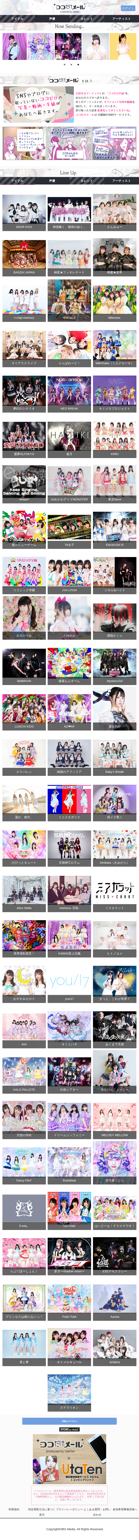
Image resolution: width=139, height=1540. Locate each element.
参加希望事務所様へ (125, 1509)
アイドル (17, 18)
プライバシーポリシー (69, 1509)
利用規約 (14, 1509)
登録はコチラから (69, 1421)
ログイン (128, 8)
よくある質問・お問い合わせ (97, 1512)
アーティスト (121, 18)
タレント (87, 18)
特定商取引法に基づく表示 (41, 1512)
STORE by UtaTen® (69, 1429)
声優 (52, 18)
